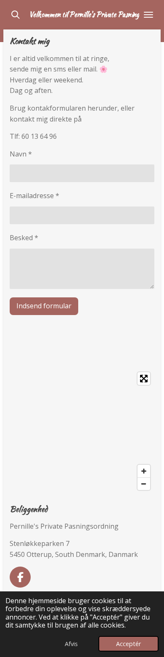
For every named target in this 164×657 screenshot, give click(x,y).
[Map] (82, 431)
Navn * (21, 154)
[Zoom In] (144, 471)
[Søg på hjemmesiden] (15, 14)
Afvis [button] (71, 644)
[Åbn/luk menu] (148, 14)
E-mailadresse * (34, 195)
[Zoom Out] (144, 483)
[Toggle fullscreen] (144, 378)
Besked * (24, 237)
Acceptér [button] (128, 644)
